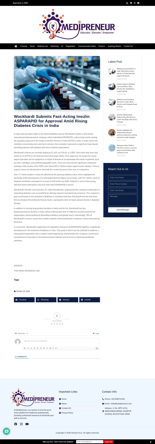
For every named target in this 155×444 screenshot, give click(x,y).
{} (53, 348)
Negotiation (70, 46)
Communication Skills (87, 46)
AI (62, 46)
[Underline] (31, 348)
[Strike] (34, 348)
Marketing (55, 46)
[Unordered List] (40, 348)
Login (97, 333)
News (32, 46)
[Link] (50, 348)
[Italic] (28, 348)
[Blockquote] (44, 348)
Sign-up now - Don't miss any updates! (58, 442)
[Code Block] (47, 348)
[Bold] (24, 348)
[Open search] (127, 3)
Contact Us (128, 46)
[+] (56, 348)
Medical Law (43, 46)
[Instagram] (135, 3)
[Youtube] (138, 3)
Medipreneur (76, 433)
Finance (101, 46)
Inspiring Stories (114, 46)
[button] (24, 299)
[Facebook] (131, 3)
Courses (23, 46)
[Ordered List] (37, 348)
